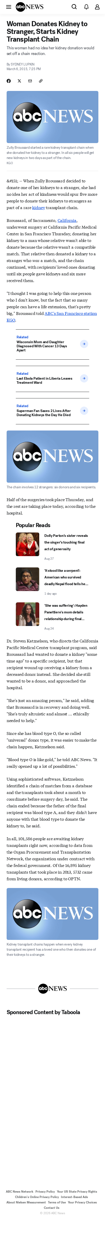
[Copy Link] (41, 81)
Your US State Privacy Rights (77, 1192)
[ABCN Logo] (29, 7)
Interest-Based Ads (74, 1197)
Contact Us (51, 1208)
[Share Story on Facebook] (8, 81)
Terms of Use (57, 1202)
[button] (8, 6)
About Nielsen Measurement (26, 1202)
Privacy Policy (45, 1192)
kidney (38, 207)
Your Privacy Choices (82, 1202)
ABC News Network (19, 1192)
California (67, 220)
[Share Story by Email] (30, 81)
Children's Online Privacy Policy (37, 1197)
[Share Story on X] (19, 81)
